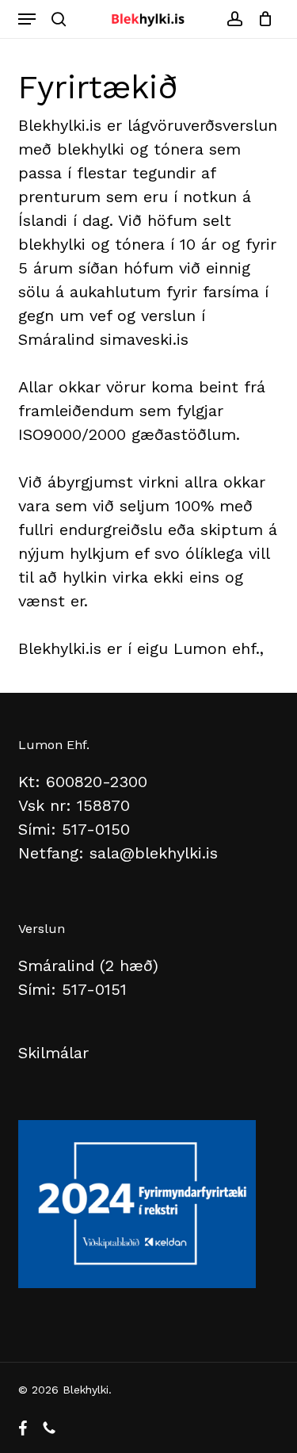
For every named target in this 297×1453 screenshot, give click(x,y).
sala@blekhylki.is (153, 852)
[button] (27, 19)
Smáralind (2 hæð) (88, 965)
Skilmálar (53, 1052)
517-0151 (94, 989)
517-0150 (96, 829)
